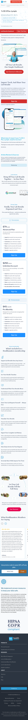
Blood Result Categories (7, 656)
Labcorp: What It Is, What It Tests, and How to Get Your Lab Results (13, 21)
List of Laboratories (5, 664)
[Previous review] (2, 523)
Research (3, 5)
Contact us (14, 688)
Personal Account (5, 646)
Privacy (6, 703)
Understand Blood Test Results (8, 662)
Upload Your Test (16, 1)
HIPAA (12, 703)
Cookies (19, 703)
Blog (2, 679)
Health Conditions (5, 667)
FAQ (2, 677)
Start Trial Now (21, 31)
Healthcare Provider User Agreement (13, 700)
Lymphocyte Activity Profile (9, 18)
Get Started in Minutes (14, 72)
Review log (14, 165)
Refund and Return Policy (14, 705)
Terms (18, 698)
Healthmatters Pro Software (8, 649)
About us (3, 674)
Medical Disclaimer (9, 698)
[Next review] (5, 523)
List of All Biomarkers (6, 659)
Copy (22, 571)
